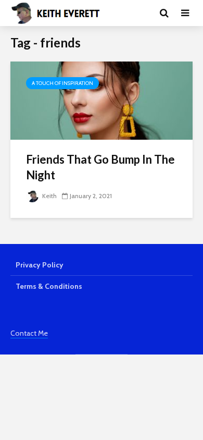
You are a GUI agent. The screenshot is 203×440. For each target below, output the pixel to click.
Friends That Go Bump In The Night (100, 167)
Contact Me (29, 333)
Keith (49, 196)
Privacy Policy (40, 265)
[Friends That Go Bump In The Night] (101, 100)
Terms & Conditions (49, 286)
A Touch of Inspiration (62, 83)
